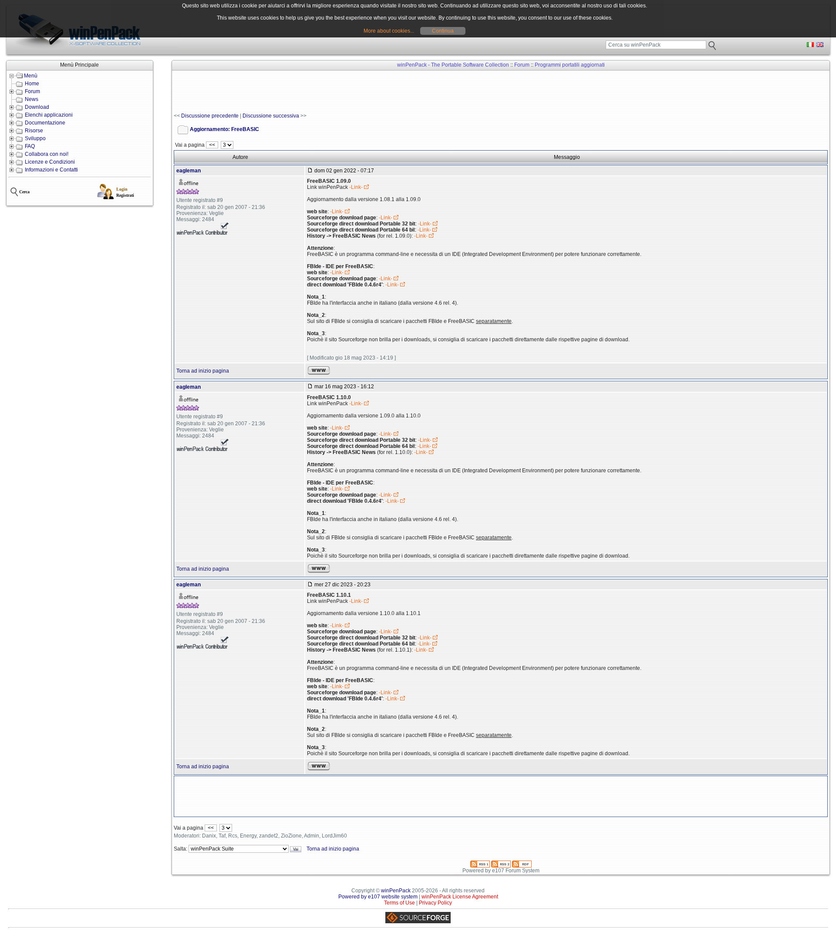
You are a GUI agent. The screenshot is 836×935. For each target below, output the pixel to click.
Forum (32, 91)
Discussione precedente (210, 116)
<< (212, 145)
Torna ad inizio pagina (202, 371)
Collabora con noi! (46, 154)
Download (37, 107)
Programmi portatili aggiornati (570, 65)
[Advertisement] (332, 91)
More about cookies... (389, 31)
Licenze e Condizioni (50, 162)
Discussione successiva (271, 116)
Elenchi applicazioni (49, 115)
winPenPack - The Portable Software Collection (453, 65)
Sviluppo (35, 138)
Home (32, 84)
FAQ (30, 146)
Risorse (34, 131)
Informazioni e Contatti (51, 170)
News (31, 99)
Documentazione (45, 123)
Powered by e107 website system (378, 897)
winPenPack (396, 891)
